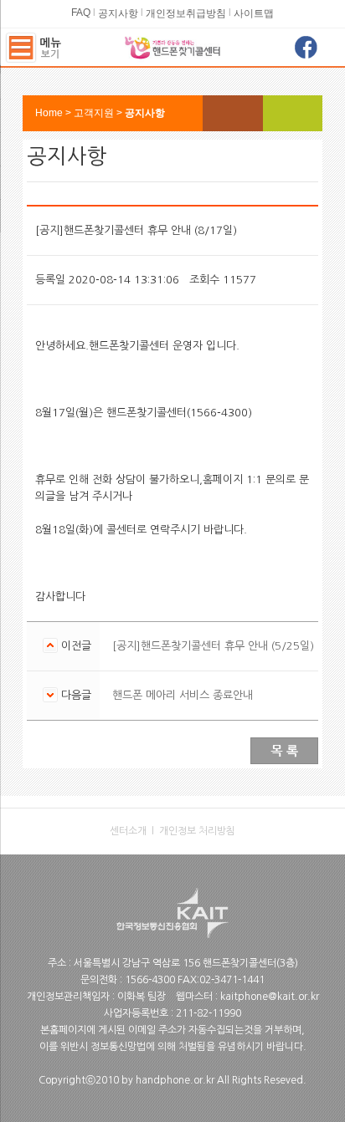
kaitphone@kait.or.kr (269, 997)
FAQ (80, 12)
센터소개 (128, 831)
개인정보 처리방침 (197, 831)
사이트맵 (254, 13)
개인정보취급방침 (186, 13)
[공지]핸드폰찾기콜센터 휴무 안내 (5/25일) (213, 645)
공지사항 (118, 13)
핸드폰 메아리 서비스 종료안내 (182, 695)
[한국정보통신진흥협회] (172, 894)
